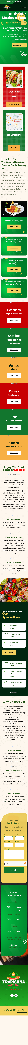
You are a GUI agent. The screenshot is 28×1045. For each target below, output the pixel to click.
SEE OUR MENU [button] (18, 45)
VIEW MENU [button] (9, 652)
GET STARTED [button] (14, 104)
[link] (7, 7)
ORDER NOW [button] (14, 227)
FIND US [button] (14, 147)
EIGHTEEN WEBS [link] (22, 1012)
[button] (22, 8)
